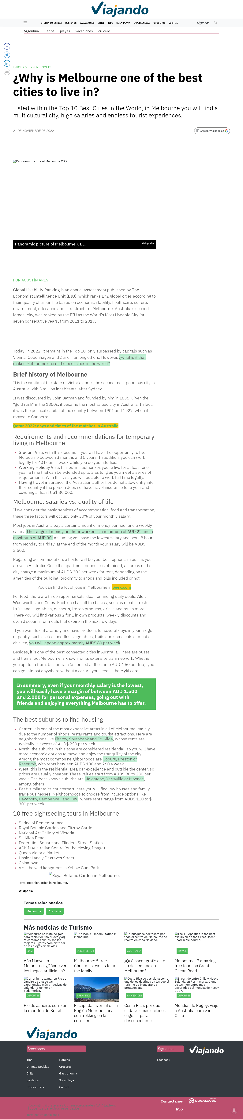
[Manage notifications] (234, 1111)
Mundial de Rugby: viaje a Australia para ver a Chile (196, 1010)
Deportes (33, 995)
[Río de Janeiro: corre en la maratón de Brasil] (46, 989)
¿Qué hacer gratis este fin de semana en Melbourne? (144, 965)
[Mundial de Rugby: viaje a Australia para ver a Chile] (197, 989)
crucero (104, 31)
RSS (179, 1109)
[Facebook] (7, 46)
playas (65, 31)
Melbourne (34, 911)
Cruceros (159, 22)
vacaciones (84, 31)
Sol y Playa (123, 22)
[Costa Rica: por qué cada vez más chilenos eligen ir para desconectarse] (146, 989)
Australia (55, 911)
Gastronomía (68, 1073)
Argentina (31, 31)
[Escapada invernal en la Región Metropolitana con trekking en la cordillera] (96, 989)
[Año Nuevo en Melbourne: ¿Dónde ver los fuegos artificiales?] (46, 944)
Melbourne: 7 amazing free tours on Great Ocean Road (195, 965)
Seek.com (121, 587)
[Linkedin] (7, 63)
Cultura (64, 1087)
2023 (30, 951)
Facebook (163, 1060)
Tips (110, 22)
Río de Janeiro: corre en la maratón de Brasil (45, 1008)
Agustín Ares (34, 280)
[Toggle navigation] (24, 23)
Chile (101, 22)
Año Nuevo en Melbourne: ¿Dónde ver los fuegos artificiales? (45, 965)
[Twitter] (7, 55)
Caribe (49, 31)
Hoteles (64, 1060)
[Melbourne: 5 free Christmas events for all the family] (96, 944)
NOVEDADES (134, 995)
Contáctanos (172, 1101)
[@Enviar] (7, 72)
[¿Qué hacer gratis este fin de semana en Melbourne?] (146, 944)
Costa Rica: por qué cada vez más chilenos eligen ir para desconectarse (145, 1013)
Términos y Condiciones (43, 1115)
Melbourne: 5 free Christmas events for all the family (96, 965)
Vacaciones (87, 22)
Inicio (18, 67)
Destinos (71, 22)
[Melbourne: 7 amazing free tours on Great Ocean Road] (197, 944)
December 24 (85, 951)
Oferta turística (51, 22)
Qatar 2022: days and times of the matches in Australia (65, 425)
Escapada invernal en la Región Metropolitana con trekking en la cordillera (96, 1013)
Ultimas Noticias (38, 1066)
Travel (182, 951)
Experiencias (141, 22)
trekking (83, 995)
